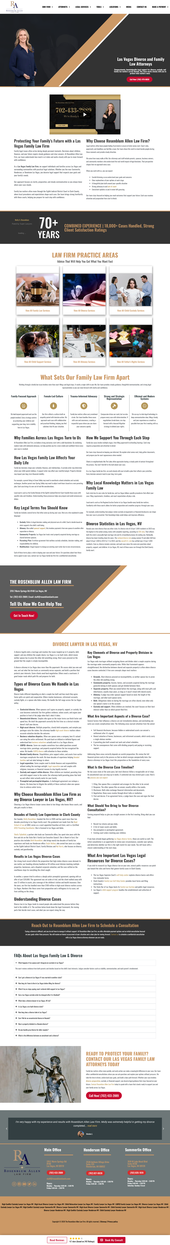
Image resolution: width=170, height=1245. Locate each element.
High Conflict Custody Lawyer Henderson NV (83, 1210)
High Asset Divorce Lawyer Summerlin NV (95, 1207)
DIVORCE (84, 270)
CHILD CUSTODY (131, 270)
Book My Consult (114, 1240)
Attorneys (62, 6)
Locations (113, 6)
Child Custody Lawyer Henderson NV (113, 1210)
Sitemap (103, 1221)
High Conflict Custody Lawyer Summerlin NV (39, 1207)
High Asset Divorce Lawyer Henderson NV (154, 1207)
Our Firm (46, 6)
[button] (6, 1128)
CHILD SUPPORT (38, 321)
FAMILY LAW (37, 270)
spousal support (39, 528)
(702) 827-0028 (95, 1173)
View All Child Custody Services (130, 310)
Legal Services (81, 6)
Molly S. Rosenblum (22, 219)
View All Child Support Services (37, 361)
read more (92, 1125)
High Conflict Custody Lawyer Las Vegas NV (17, 1204)
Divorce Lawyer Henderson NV (55, 1210)
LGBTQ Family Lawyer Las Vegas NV (128, 1204)
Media (128, 6)
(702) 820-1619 (136, 1172)
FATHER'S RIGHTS (130, 321)
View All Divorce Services (84, 310)
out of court (112, 186)
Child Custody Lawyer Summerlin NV (124, 1207)
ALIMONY (84, 321)
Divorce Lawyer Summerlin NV (67, 1207)
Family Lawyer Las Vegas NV (104, 1204)
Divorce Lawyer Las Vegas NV (152, 1204)
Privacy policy (113, 1221)
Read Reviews (57, 1240)
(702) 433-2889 (56, 1172)
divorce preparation (93, 1080)
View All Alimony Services (84, 361)
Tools (98, 6)
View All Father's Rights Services (131, 361)
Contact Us (142, 6)
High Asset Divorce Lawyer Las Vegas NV (49, 1204)
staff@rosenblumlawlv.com (58, 1178)
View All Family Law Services (38, 310)
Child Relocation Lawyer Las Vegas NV (79, 1204)
